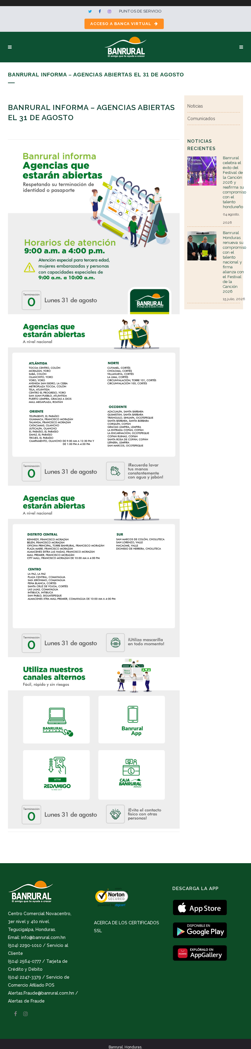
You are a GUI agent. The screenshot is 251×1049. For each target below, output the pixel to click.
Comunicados (201, 118)
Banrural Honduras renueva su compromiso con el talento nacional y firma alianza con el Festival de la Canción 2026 (234, 262)
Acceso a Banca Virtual (120, 23)
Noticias (195, 106)
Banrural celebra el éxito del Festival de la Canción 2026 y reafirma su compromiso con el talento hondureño (234, 182)
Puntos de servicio (140, 11)
